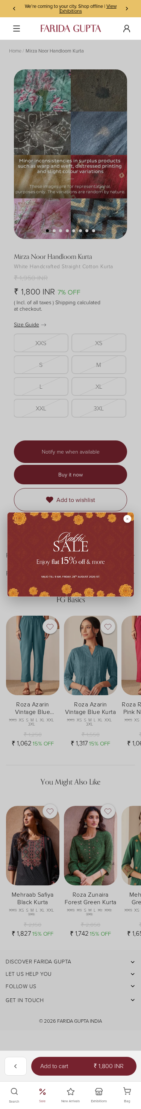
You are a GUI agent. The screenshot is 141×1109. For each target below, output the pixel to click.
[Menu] (16, 28)
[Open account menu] (126, 28)
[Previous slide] (14, 8)
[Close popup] (127, 519)
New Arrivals (70, 1100)
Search (14, 1101)
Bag (131, 1095)
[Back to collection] (16, 1066)
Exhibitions (99, 1100)
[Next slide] (126, 8)
